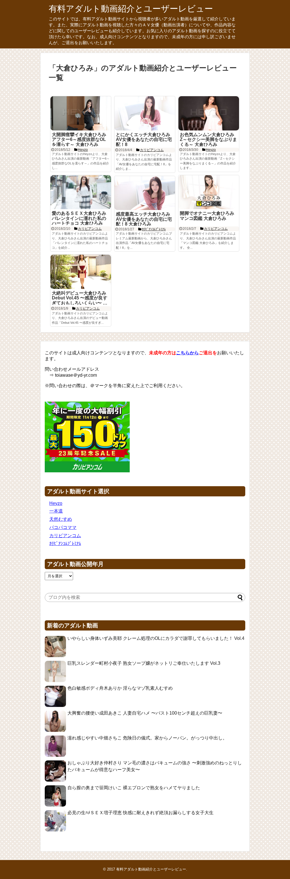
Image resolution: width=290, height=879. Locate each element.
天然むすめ (60, 519)
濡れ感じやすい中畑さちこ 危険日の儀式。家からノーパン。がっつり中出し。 (147, 738)
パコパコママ (62, 527)
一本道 (56, 511)
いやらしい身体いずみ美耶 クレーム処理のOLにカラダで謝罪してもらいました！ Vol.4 (155, 638)
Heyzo (55, 503)
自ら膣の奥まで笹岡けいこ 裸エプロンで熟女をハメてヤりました (133, 787)
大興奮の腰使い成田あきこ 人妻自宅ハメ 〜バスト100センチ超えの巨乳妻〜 (144, 713)
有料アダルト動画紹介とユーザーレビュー (131, 8)
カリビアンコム (65, 535)
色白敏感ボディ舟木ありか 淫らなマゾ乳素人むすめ (120, 688)
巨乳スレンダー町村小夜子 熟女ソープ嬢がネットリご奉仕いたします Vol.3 (143, 663)
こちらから (187, 352)
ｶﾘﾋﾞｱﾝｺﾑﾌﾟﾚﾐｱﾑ (65, 543)
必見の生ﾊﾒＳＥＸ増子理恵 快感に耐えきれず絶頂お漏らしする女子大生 (140, 812)
